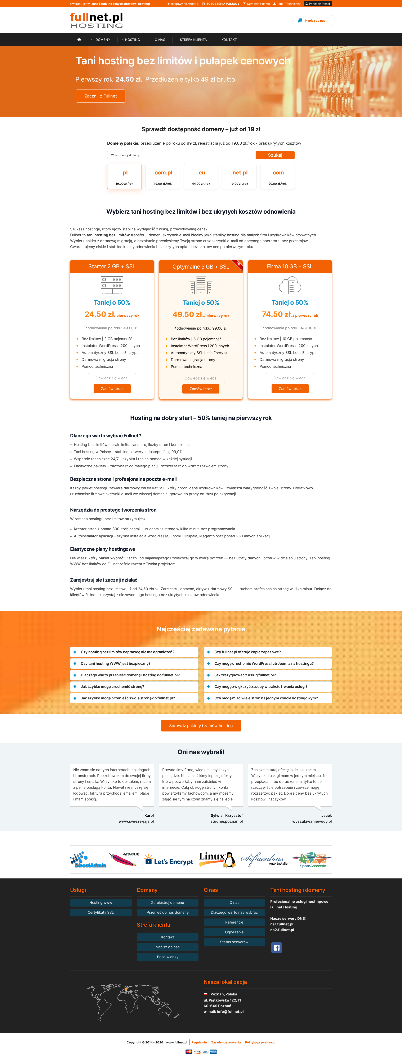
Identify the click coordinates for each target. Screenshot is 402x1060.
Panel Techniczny (289, 3)
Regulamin (199, 1042)
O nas (160, 40)
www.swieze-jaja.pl (136, 821)
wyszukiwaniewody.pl (312, 821)
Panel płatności (319, 3)
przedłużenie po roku (160, 143)
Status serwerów (234, 942)
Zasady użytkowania (226, 1042)
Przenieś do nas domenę (168, 912)
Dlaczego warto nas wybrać (234, 912)
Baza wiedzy (167, 957)
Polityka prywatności (260, 1042)
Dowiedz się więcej (112, 378)
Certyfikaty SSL (101, 912)
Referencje (234, 922)
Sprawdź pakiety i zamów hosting (201, 725)
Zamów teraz (112, 388)
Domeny (102, 40)
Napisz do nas (315, 20)
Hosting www (100, 902)
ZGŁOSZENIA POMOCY (223, 3)
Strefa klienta (193, 40)
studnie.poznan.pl (226, 821)
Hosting (132, 40)
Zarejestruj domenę (167, 902)
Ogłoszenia (234, 932)
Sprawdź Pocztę (258, 3)
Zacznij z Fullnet (100, 96)
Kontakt (229, 40)
